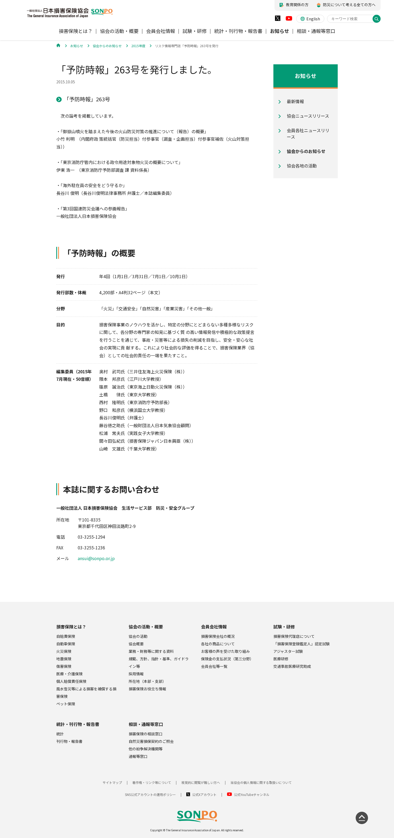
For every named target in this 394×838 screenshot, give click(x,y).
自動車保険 (65, 643)
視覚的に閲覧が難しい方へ (200, 782)
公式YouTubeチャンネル (251, 794)
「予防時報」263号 (87, 99)
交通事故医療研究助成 (292, 666)
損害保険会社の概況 (218, 636)
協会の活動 (138, 636)
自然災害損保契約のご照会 (151, 741)
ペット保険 (65, 703)
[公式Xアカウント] (277, 19)
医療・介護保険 (69, 673)
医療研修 (280, 658)
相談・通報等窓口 (146, 724)
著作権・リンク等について (151, 782)
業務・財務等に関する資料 (151, 651)
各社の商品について (218, 643)
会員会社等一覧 (214, 666)
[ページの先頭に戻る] (362, 818)
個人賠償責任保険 (71, 681)
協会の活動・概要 (146, 626)
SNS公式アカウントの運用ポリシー (150, 794)
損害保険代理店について (294, 636)
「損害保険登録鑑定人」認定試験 (301, 643)
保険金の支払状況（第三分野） (227, 658)
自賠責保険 (65, 636)
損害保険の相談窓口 (145, 733)
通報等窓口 (138, 756)
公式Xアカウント (204, 794)
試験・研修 (284, 626)
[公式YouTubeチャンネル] (289, 20)
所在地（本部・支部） (147, 681)
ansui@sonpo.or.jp (96, 558)
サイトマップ (112, 782)
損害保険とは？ (71, 626)
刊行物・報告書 (69, 741)
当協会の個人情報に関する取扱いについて (261, 782)
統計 (60, 733)
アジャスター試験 (288, 651)
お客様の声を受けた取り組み (225, 651)
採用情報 (136, 673)
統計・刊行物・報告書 (77, 724)
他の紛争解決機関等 (145, 748)
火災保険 (63, 651)
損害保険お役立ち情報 (147, 688)
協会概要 (136, 643)
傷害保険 (63, 666)
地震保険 (63, 658)
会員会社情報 (214, 626)
